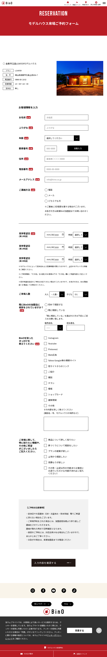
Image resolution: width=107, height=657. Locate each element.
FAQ (66, 603)
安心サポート (40, 603)
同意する (79, 630)
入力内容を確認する (45, 562)
